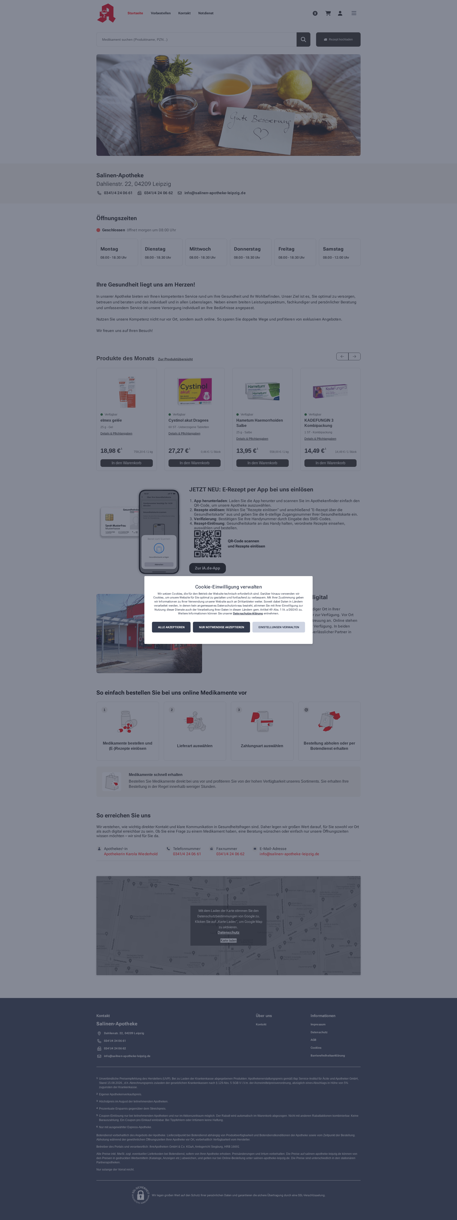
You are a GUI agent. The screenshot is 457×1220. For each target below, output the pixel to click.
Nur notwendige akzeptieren (221, 627)
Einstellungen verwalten (278, 627)
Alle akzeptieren (171, 627)
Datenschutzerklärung (248, 613)
